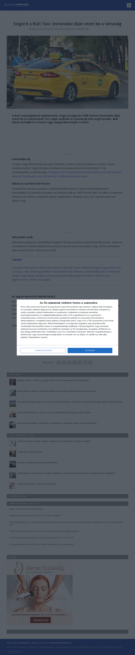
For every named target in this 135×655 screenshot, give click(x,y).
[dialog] (67, 327)
